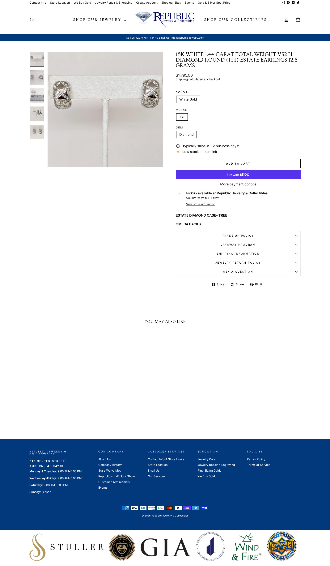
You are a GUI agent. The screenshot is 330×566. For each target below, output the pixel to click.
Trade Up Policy (238, 235)
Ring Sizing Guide (209, 470)
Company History (110, 465)
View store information (200, 204)
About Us (104, 459)
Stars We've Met (109, 470)
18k (182, 117)
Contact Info (37, 2)
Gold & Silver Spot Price (214, 2)
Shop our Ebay (171, 2)
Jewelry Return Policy (238, 262)
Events (189, 2)
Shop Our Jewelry (98, 20)
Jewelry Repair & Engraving (113, 2)
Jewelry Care (206, 459)
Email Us (153, 470)
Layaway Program (238, 244)
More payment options (238, 184)
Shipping (182, 79)
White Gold (188, 99)
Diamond (186, 134)
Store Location (60, 2)
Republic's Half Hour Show (116, 476)
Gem (179, 127)
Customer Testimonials (114, 482)
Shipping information (238, 253)
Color (182, 92)
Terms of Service (258, 465)
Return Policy (256, 459)
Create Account (147, 2)
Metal (181, 109)
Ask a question (238, 271)
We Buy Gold (82, 2)
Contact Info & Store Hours (166, 459)
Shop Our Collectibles (236, 20)
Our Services (157, 476)
